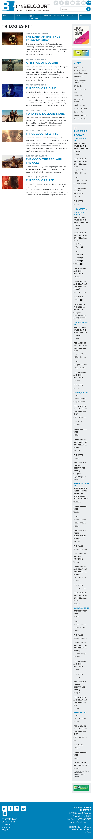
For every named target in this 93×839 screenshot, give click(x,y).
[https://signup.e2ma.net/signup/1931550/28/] (83, 2)
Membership (59, 15)
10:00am (77, 502)
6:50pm (77, 300)
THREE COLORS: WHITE (42, 133)
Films (5, 15)
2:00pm (77, 180)
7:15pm (76, 402)
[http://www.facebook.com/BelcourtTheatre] (61, 2)
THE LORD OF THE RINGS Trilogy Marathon (43, 38)
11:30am (77, 541)
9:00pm (83, 173)
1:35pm (76, 170)
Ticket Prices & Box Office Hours (81, 71)
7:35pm (76, 458)
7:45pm (77, 581)
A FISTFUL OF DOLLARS (42, 62)
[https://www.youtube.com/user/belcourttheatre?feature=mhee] (72, 2)
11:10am (76, 520)
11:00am (77, 617)
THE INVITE (78, 201)
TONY (76, 177)
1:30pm (76, 154)
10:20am (77, 512)
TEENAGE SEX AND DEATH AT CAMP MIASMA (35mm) (80, 285)
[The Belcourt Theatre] (26, 6)
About (82, 15)
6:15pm (76, 758)
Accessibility (78, 95)
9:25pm (83, 588)
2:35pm (76, 398)
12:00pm (77, 549)
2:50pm (77, 577)
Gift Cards (77, 86)
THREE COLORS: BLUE (41, 88)
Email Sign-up (79, 105)
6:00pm (83, 737)
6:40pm (77, 184)
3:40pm (77, 748)
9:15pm (83, 292)
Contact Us (78, 112)
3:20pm (77, 718)
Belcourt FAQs (80, 119)
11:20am (77, 638)
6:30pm (77, 292)
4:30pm (84, 549)
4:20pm (83, 180)
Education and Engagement (33, 16)
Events (18, 15)
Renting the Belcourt (78, 100)
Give (89, 3)
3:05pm (84, 653)
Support (70, 15)
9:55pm (82, 402)
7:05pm (77, 588)
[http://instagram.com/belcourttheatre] (67, 2)
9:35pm (83, 417)
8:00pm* (77, 768)
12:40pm (77, 653)
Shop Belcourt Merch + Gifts (79, 81)
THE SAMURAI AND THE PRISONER (80, 191)
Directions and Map (80, 91)
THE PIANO (78, 422)
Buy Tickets (78, 67)
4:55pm (83, 398)
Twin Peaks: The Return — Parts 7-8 (80, 307)
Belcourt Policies (80, 115)
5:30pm (77, 657)
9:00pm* (77, 313)
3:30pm (77, 196)
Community (46, 15)
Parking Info (79, 76)
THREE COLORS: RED (40, 180)
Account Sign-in (80, 108)
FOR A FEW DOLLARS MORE (45, 113)
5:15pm (83, 577)
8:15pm (76, 721)
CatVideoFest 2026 (80, 430)
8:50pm (77, 204)
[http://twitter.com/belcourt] (56, 2)
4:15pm (76, 627)
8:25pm (77, 740)
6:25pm (76, 173)
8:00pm (77, 693)
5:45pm (83, 718)
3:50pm (77, 425)
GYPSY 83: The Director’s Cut (81, 764)
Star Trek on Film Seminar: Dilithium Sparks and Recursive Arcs (81, 493)
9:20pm (83, 184)
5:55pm (76, 435)
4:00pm (83, 170)
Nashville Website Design (81, 829)
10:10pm (77, 604)
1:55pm (82, 624)
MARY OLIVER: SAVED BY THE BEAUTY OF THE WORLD (81, 147)
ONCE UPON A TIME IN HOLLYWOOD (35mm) (80, 467)
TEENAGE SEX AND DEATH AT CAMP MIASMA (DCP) (80, 163)
